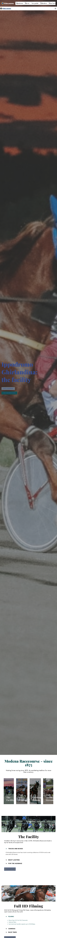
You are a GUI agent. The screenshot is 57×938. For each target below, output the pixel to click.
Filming (11, 916)
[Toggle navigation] (45, 8)
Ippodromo (19, 3)
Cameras (11, 929)
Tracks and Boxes (15, 848)
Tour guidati (35, 3)
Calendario (44, 3)
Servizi (27, 3)
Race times (12, 932)
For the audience (15, 863)
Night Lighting (14, 860)
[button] (16, 3)
